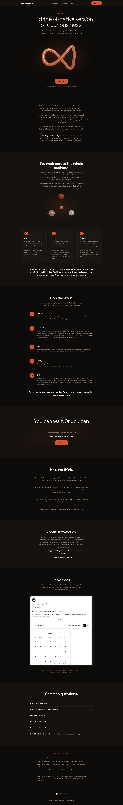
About (72, 3)
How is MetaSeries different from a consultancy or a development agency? (55, 734)
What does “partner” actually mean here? (44, 709)
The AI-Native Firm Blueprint (61, 797)
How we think (64, 3)
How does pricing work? (38, 728)
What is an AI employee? (38, 716)
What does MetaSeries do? (39, 703)
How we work (54, 3)
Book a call (96, 3)
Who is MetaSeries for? (38, 722)
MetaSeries (29, 3)
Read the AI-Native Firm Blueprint (65, 670)
